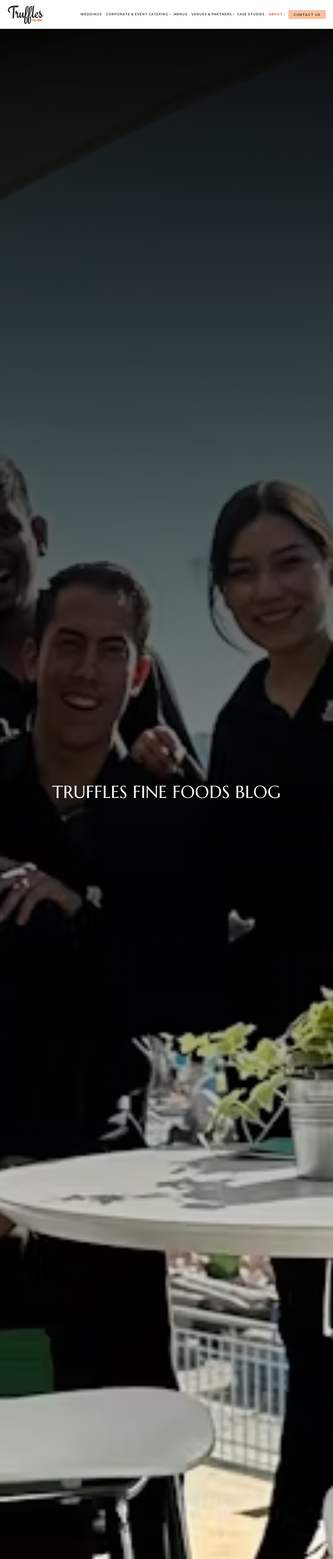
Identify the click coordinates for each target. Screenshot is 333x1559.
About (276, 14)
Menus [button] (180, 14)
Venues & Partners (212, 14)
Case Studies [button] (251, 14)
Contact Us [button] (307, 15)
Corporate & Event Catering (138, 14)
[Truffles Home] (25, 14)
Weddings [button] (91, 14)
